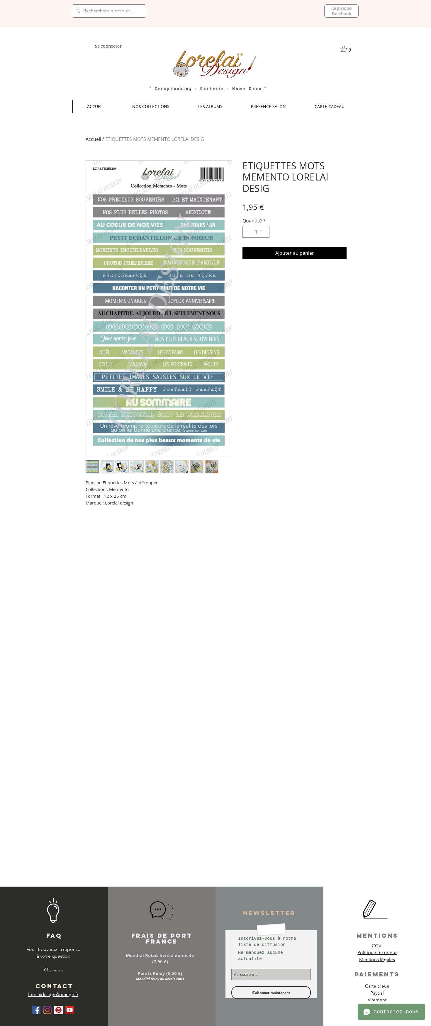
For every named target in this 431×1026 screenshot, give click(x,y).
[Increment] (264, 231)
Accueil (93, 139)
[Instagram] (47, 1010)
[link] (347, 48)
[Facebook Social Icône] (36, 1010)
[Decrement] (247, 231)
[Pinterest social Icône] (58, 1010)
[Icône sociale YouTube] (69, 1010)
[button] (151, 106)
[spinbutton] (256, 231)
